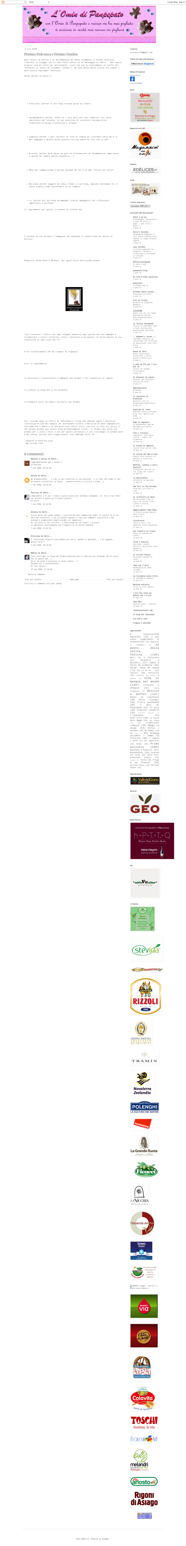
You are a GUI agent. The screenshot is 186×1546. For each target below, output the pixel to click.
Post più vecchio (115, 580)
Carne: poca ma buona (144, 668)
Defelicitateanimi (141, 262)
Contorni (140, 675)
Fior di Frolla (140, 300)
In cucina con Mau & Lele (145, 454)
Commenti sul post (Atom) (49, 584)
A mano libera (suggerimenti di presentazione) (144, 639)
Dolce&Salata (63, 60)
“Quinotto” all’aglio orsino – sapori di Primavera (143, 437)
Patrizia (35, 493)
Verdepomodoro (36, 118)
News (136, 733)
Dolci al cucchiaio (144, 697)
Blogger (105, 1539)
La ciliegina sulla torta (145, 576)
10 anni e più (139, 264)
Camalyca (33, 137)
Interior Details (146, 713)
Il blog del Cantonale (143, 615)
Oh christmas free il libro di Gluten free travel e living (143, 501)
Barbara (55, 260)
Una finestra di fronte (144, 531)
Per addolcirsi (151, 741)
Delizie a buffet (144, 692)
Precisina (34, 104)
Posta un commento (36, 575)
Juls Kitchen (139, 247)
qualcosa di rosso (141, 410)
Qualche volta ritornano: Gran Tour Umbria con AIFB (145, 414)
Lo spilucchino (140, 478)
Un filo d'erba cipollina (145, 277)
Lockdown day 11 (140, 285)
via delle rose (140, 619)
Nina (45, 260)
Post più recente (33, 580)
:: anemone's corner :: (144, 337)
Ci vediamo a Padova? (143, 578)
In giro (154, 707)
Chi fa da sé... (145, 671)
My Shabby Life (152, 731)
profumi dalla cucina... (145, 292)
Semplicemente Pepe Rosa (145, 510)
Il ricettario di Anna (143, 497)
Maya (31, 170)
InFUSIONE (137, 311)
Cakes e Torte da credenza (144, 664)
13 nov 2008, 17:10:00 (41, 569)
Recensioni (136, 752)
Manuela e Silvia (39, 459)
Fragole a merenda (141, 623)
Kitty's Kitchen (140, 232)
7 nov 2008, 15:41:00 (41, 504)
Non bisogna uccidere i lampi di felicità (144, 736)
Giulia (45, 60)
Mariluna (33, 184)
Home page (74, 580)
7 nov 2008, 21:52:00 (41, 528)
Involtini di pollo (142, 294)
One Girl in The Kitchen (145, 487)
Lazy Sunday (154, 720)
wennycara (137, 283)
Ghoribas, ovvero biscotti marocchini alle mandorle (145, 546)
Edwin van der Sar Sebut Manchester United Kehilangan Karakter (145, 315)
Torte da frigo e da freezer (144, 761)
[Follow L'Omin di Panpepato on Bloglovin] (142, 65)
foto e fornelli (140, 433)
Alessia (34, 512)
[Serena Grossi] (132, 81)
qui (80, 210)
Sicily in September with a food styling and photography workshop (145, 328)
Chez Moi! (137, 602)
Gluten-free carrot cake (145, 448)
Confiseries (153, 673)
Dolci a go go (139, 217)
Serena (34, 476)
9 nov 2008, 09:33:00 (41, 545)
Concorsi (134, 673)
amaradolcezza (139, 388)
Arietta (33, 153)
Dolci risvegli (149, 700)
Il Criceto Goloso (141, 555)
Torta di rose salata (143, 587)
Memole (34, 553)
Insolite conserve (148, 710)
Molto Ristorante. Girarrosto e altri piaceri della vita (142, 356)
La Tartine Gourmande (143, 324)
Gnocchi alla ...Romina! (145, 604)
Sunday (132, 760)
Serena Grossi (135, 75)
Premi (41, 443)
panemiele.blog (140, 271)
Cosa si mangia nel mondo (144, 680)
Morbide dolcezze (141, 585)
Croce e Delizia (140, 542)
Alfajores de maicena (143, 480)
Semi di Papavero (141, 422)
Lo (30, 201)
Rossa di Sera (139, 352)
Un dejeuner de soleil (143, 377)
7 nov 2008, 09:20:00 (41, 468)
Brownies (137, 390)
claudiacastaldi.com (142, 610)
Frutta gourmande (148, 702)
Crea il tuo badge (136, 83)
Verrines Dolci (137, 765)
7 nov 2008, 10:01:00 (41, 485)
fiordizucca (138, 521)
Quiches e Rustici (141, 750)
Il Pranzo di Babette (143, 446)
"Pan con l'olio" (141, 566)
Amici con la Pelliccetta (144, 658)
